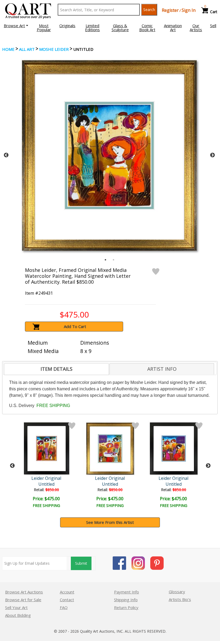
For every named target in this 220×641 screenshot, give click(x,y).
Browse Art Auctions (24, 592)
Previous (6, 155)
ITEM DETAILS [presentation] (56, 369)
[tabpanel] (109, 155)
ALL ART (27, 49)
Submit (81, 563)
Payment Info (126, 592)
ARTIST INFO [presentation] (162, 369)
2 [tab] (113, 259)
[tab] (56, 369)
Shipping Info (126, 599)
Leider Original (46, 478)
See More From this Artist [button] (110, 522)
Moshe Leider (54, 49)
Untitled (46, 484)
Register (170, 10)
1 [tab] (105, 259)
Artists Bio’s (180, 599)
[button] (16, 25)
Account (67, 592)
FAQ (64, 607)
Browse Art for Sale (23, 599)
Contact (67, 599)
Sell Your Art (16, 607)
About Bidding (18, 615)
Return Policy (126, 607)
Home (8, 49)
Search (149, 9)
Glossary (177, 591)
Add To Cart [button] (75, 326)
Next (212, 155)
